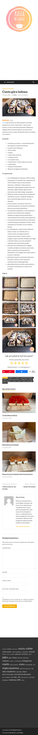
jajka (5, 657)
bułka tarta (14, 649)
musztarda (29, 664)
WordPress (12, 732)
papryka (19, 671)
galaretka (12, 654)
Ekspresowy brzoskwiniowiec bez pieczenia (17, 474)
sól (19, 677)
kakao (30, 379)
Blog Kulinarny (17, 730)
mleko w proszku (27, 381)
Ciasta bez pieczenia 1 (26, 377)
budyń (17, 377)
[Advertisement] (19, 60)
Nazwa (5, 572)
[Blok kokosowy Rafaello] (19, 433)
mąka (34, 664)
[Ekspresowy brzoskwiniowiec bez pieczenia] (19, 462)
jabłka (30, 654)
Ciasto (4, 122)
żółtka (5, 383)
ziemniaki (31, 677)
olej (32, 668)
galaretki (18, 654)
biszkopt (4, 649)
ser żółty (14, 677)
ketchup (20, 658)
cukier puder (6, 652)
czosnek (31, 652)
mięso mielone (14, 664)
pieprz (24, 672)
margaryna (27, 660)
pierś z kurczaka (8, 674)
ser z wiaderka (6, 677)
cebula (21, 648)
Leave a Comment (23, 95)
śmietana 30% (15, 680)
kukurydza (26, 658)
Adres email (7, 580)
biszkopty (11, 377)
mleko (19, 381)
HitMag (21, 732)
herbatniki (24, 379)
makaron (12, 661)
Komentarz (7, 548)
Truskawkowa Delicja (9, 415)
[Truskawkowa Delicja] (19, 403)
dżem (8, 654)
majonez (5, 661)
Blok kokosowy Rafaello (10, 445)
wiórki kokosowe (24, 677)
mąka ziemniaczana (25, 668)
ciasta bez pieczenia (8, 88)
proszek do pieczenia (22, 674)
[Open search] (33, 82)
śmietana (5, 680)
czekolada (25, 652)
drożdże (4, 654)
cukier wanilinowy (14, 379)
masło (14, 381)
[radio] (11, 363)
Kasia (15, 95)
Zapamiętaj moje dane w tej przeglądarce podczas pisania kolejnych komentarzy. (18, 600)
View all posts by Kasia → (23, 526)
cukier (5, 379)
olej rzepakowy (9, 671)
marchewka (18, 661)
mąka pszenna (7, 381)
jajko (10, 658)
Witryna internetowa (10, 589)
